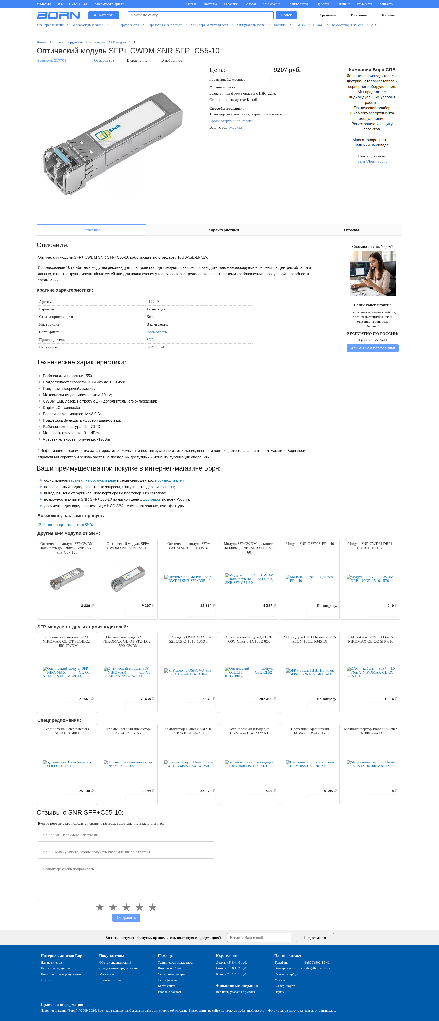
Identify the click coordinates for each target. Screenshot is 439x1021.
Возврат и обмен (170, 968)
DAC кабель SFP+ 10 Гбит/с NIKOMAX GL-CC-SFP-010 (371, 639)
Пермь (279, 992)
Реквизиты (364, 4)
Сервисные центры (171, 974)
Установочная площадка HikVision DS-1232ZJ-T (249, 731)
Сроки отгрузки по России (231, 121)
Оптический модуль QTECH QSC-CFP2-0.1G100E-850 (249, 639)
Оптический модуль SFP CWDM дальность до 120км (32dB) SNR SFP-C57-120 (67, 548)
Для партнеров (51, 962)
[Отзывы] (50, 606)
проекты (167, 486)
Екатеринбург (285, 986)
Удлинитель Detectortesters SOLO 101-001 (67, 731)
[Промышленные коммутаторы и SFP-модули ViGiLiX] (219, 33)
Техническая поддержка (175, 962)
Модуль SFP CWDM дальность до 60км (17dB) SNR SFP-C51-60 (249, 548)
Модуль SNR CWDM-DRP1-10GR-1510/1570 (371, 546)
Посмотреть (157, 332)
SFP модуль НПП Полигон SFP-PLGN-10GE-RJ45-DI (310, 639)
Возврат (250, 4)
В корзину (288, 79)
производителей (169, 480)
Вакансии (343, 4)
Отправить (126, 917)
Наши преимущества (56, 968)
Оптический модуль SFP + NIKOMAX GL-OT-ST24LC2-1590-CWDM (127, 641)
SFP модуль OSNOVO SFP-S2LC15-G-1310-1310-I (188, 639)
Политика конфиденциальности (63, 974)
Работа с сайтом (169, 992)
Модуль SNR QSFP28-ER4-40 (310, 544)
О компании (271, 4)
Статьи (46, 980)
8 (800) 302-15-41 (73, 4)
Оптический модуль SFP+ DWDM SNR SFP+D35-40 (188, 546)
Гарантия (231, 4)
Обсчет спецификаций (115, 962)
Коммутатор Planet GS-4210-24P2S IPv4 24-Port (188, 731)
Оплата (191, 4)
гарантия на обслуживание (92, 480)
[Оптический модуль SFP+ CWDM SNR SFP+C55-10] (113, 142)
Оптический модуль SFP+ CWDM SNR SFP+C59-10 (128, 546)
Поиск (286, 15)
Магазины (106, 974)
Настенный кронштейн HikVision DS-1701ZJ (310, 731)
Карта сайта (166, 986)
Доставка (210, 4)
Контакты (386, 4)
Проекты (323, 4)
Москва (235, 127)
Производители (298, 4)
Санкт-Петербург (287, 974)
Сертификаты (167, 980)
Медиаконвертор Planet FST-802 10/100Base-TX (370, 731)
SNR (150, 340)
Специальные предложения (118, 968)
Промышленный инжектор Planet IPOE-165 (128, 731)
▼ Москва (43, 4)
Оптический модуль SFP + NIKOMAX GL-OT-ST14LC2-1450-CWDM (67, 641)
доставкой (152, 499)
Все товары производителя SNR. (66, 525)
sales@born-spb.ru (109, 4)
